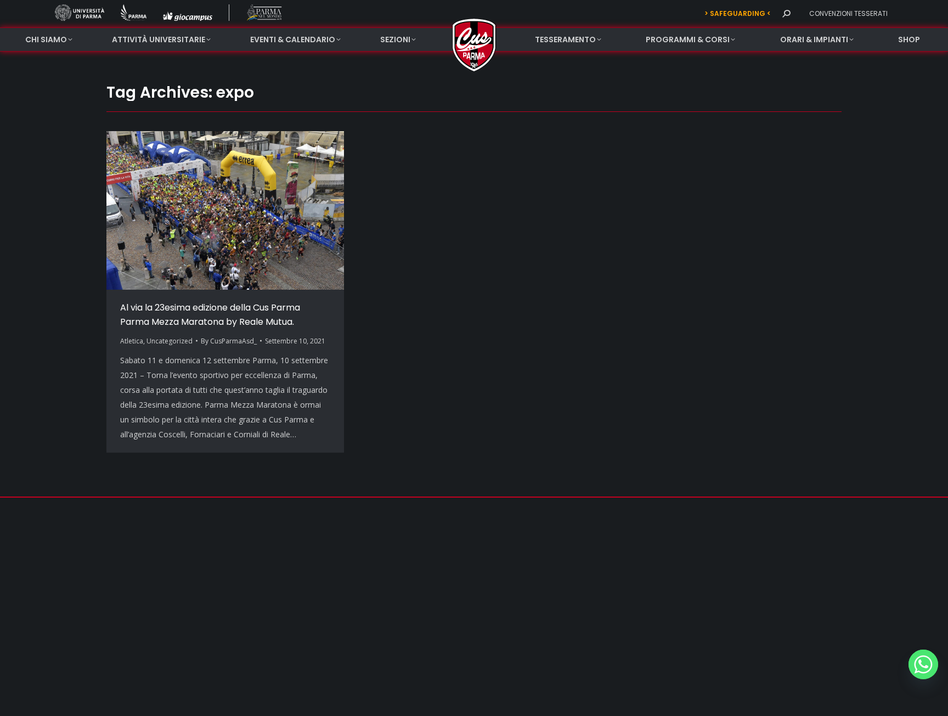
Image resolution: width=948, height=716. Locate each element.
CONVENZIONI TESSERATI (848, 13)
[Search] (786, 13)
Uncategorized (169, 341)
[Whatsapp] (923, 664)
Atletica (131, 341)
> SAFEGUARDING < (737, 13)
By (229, 341)
